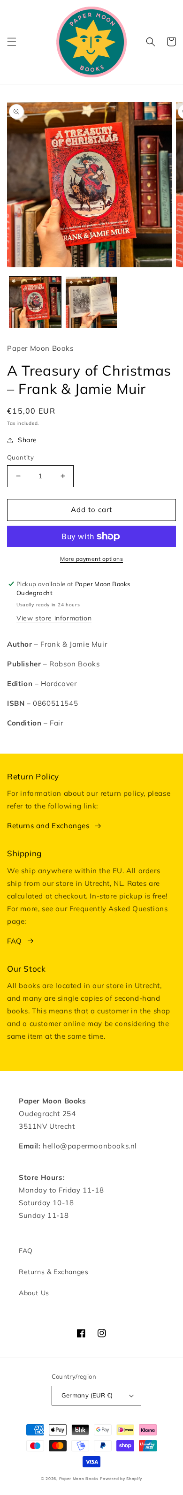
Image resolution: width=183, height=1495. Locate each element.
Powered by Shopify (121, 1478)
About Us (34, 1293)
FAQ (14, 940)
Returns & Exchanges (53, 1272)
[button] (11, 41)
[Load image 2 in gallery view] (91, 302)
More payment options (91, 558)
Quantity (20, 457)
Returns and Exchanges (48, 825)
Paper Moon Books (79, 1478)
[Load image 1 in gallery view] (35, 302)
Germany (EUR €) (87, 1395)
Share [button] (27, 440)
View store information (54, 618)
